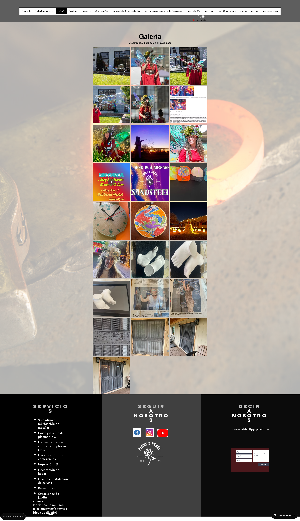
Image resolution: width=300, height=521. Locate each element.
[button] (201, 16)
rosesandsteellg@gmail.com (250, 429)
